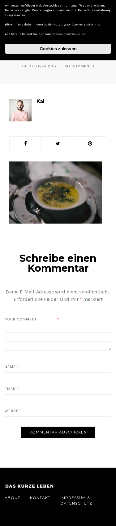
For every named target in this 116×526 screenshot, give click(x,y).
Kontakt (40, 497)
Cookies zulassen (58, 49)
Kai (40, 101)
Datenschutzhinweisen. (70, 34)
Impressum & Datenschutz (76, 500)
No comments (79, 66)
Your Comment (21, 319)
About (12, 497)
